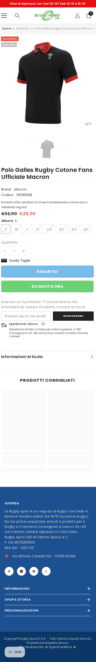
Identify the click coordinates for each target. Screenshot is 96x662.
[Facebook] (9, 571)
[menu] (4, 15)
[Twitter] (46, 571)
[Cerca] (17, 15)
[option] (47, 3)
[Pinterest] (33, 571)
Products (22, 28)
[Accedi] (77, 15)
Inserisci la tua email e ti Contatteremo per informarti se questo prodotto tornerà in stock (43, 304)
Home (6, 28)
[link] (23, 460)
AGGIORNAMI (73, 316)
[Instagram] (21, 571)
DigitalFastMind (61, 647)
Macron (20, 189)
